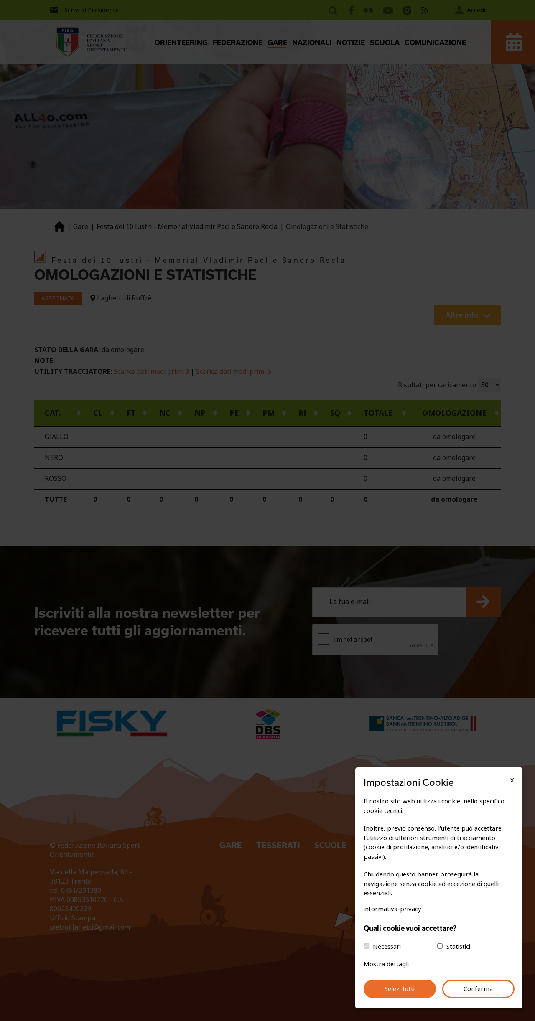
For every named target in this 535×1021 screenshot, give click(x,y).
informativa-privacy (392, 909)
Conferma (478, 988)
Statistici (458, 946)
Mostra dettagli (386, 964)
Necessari (387, 946)
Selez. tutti (400, 988)
